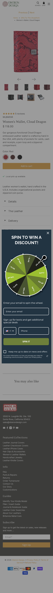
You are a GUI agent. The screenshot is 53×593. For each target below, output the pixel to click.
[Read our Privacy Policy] (47, 356)
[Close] (48, 233)
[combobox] (9, 331)
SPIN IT (26, 341)
